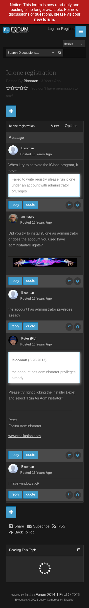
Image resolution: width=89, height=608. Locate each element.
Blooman (31, 81)
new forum (44, 19)
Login (52, 29)
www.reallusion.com (24, 436)
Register (68, 29)
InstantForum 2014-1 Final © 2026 (52, 595)
